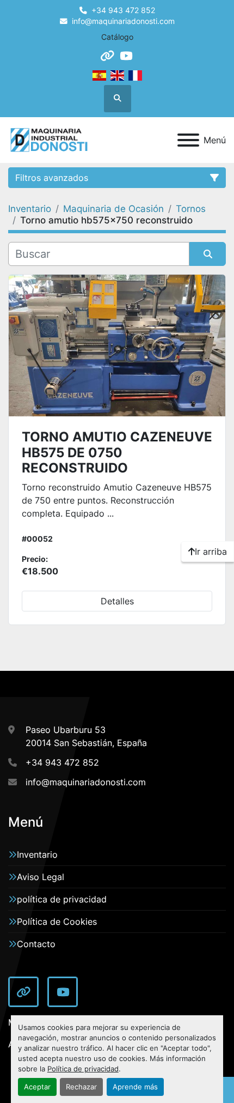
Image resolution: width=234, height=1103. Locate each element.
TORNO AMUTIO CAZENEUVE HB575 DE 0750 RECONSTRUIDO (117, 452)
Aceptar (37, 1087)
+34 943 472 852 (123, 10)
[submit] (207, 254)
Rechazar (81, 1087)
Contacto (36, 943)
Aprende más (135, 1087)
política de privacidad (62, 899)
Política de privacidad (83, 1069)
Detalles (117, 601)
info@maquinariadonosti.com (123, 21)
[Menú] (188, 140)
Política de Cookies (57, 921)
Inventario (37, 854)
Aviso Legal (40, 876)
